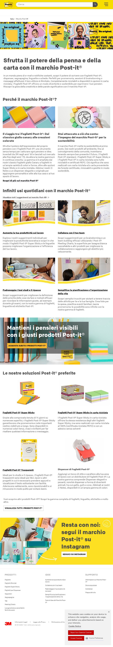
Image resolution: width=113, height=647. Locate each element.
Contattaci (89, 589)
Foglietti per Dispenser (13, 590)
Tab (6, 601)
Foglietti (8, 580)
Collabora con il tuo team (71, 232)
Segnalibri (8, 594)
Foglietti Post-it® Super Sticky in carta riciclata (83, 412)
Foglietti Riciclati (11, 583)
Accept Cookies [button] (76, 638)
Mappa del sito (90, 592)
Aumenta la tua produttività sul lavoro (23, 232)
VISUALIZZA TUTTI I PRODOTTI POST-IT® (23, 508)
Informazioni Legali (21, 622)
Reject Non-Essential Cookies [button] (81, 632)
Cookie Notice (74, 626)
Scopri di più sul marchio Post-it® (20, 180)
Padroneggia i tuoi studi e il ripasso (22, 290)
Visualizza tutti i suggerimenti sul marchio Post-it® (25, 198)
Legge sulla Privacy (39, 622)
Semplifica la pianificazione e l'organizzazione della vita (55, 595)
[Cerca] (95, 4)
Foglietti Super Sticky (12, 587)
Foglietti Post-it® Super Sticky (18, 412)
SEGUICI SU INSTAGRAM (74, 554)
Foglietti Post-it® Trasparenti (18, 470)
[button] (94, 638)
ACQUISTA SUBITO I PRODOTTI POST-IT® (27, 345)
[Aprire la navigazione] (106, 5)
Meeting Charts (10, 604)
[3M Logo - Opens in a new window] (8, 4)
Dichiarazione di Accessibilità (61, 622)
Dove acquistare (91, 585)
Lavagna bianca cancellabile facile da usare (14, 609)
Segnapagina (9, 597)
